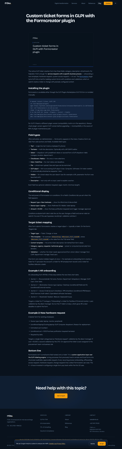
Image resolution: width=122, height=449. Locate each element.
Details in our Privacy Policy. (57, 443)
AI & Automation (45, 423)
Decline (93, 443)
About (83, 3)
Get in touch (61, 396)
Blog (99, 3)
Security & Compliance (47, 431)
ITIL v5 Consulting (45, 427)
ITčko (8, 3)
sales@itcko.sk (94, 419)
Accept (102, 443)
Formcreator (84, 76)
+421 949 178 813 (94, 423)
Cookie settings (111, 445)
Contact (108, 3)
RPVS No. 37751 (98, 439)
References (91, 3)
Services (74, 3)
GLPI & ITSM (44, 419)
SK (115, 3)
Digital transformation (61, 3)
